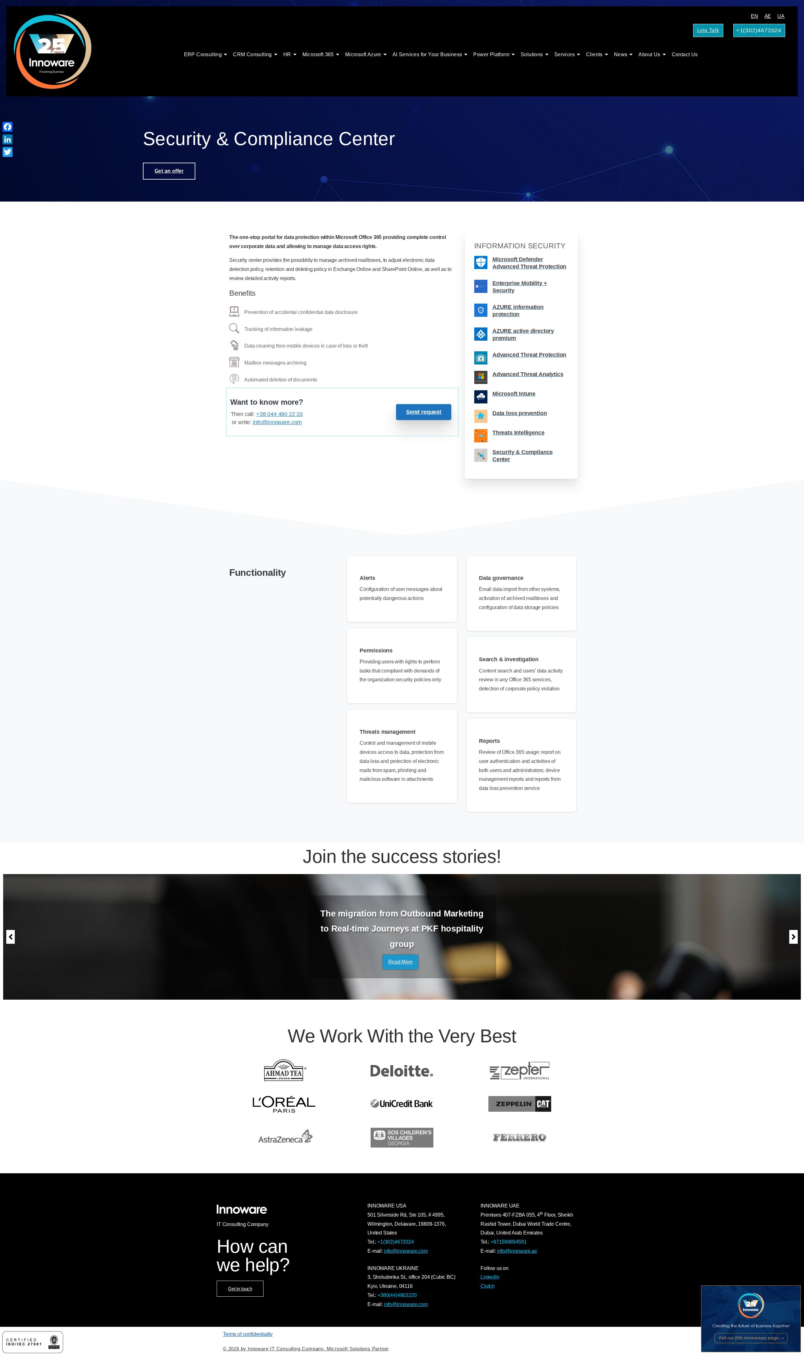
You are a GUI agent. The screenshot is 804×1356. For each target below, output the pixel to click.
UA (781, 16)
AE (767, 16)
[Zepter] (519, 1070)
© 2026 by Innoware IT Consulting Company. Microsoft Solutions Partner (306, 1348)
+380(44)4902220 (397, 1295)
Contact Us (685, 54)
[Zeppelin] (519, 1104)
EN (754, 16)
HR (287, 54)
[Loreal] (284, 1104)
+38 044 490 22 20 (279, 414)
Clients (594, 54)
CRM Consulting (252, 54)
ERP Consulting (203, 54)
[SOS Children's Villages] (402, 1138)
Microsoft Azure (363, 54)
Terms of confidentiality (248, 1334)
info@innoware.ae (517, 1251)
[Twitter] (7, 152)
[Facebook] (7, 127)
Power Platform (491, 54)
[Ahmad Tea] (284, 1070)
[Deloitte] (402, 1070)
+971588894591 (509, 1242)
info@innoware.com (277, 422)
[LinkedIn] (7, 139)
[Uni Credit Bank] (402, 1104)
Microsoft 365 (318, 54)
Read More (400, 954)
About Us (649, 54)
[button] (10, 937)
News (620, 54)
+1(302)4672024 (396, 1242)
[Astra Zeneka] (284, 1137)
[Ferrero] (519, 1137)
